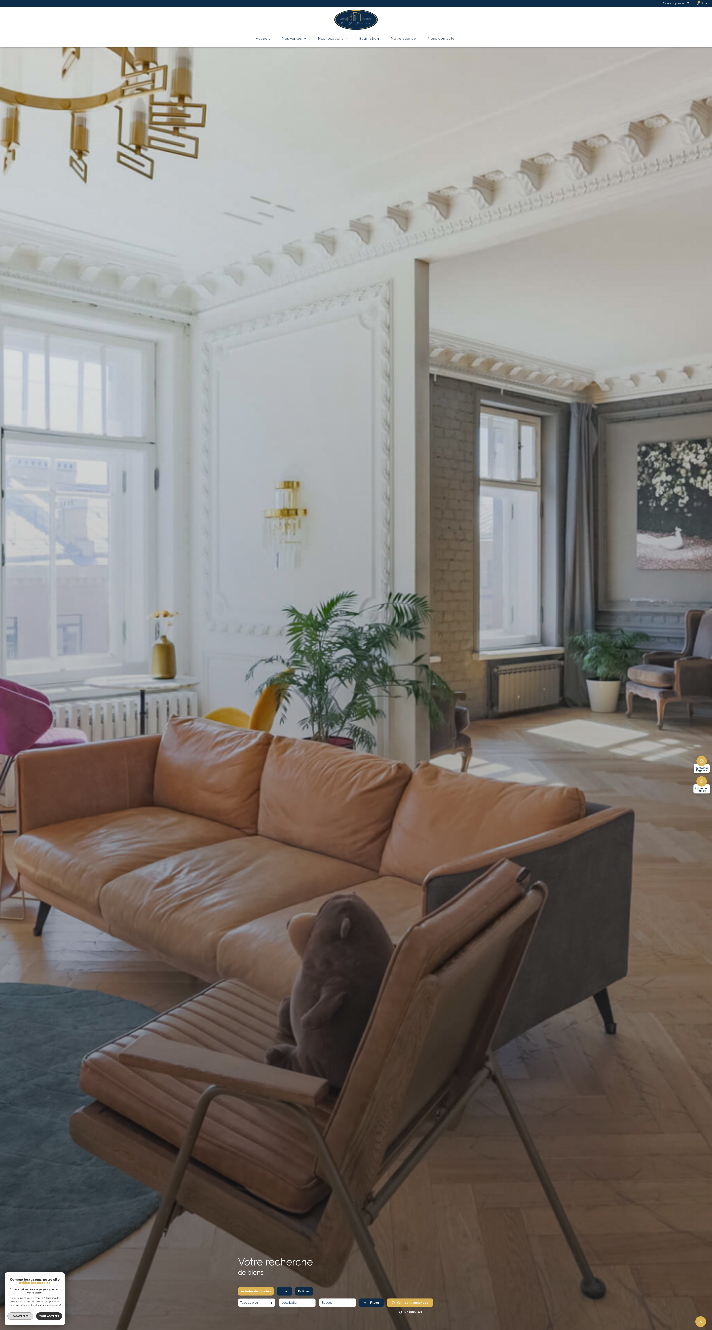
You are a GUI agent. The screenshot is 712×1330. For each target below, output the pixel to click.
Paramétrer (20, 1316)
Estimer (304, 1291)
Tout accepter (49, 1316)
